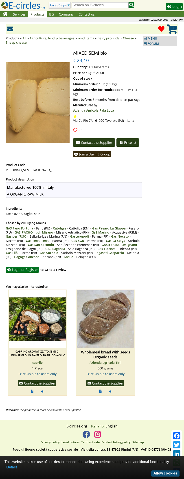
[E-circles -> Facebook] (86, 436)
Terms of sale (90, 442)
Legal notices (70, 442)
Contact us (87, 14)
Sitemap (138, 442)
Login (176, 6)
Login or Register (24, 269)
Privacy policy (50, 442)
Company (66, 14)
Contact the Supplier (96, 142)
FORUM (153, 44)
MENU (152, 38)
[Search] (131, 5)
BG (51, 14)
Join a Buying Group (94, 154)
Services (19, 14)
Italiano (97, 426)
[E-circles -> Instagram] (97, 436)
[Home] (5, 14)
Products (37, 14)
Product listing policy (116, 442)
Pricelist (129, 142)
